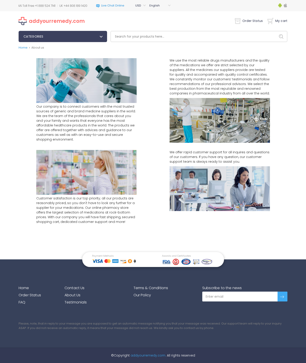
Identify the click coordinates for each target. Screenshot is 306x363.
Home (23, 47)
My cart (281, 21)
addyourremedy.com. (148, 355)
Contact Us (75, 287)
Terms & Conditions (151, 287)
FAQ (22, 302)
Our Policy (142, 295)
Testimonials (76, 302)
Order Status (252, 21)
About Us (72, 295)
